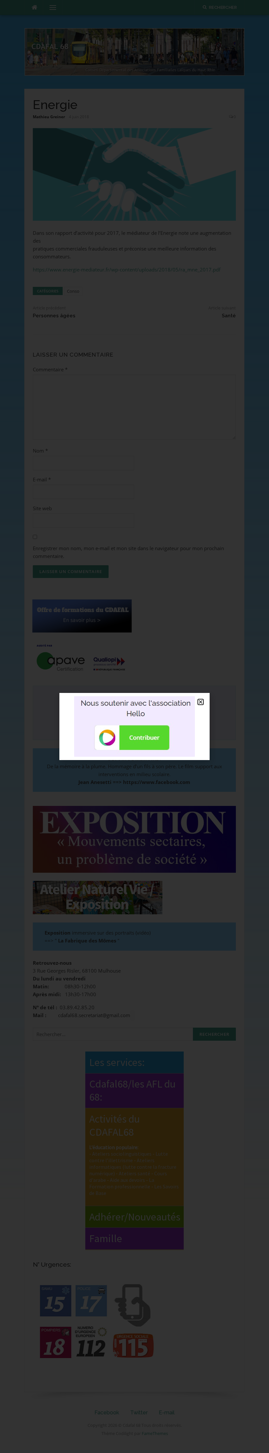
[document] (134, 726)
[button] (200, 701)
